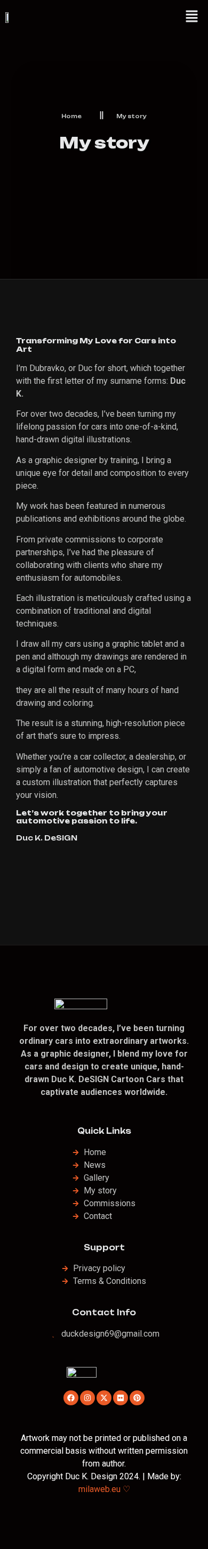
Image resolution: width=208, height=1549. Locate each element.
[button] (192, 17)
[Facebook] (70, 1397)
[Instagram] (87, 1397)
